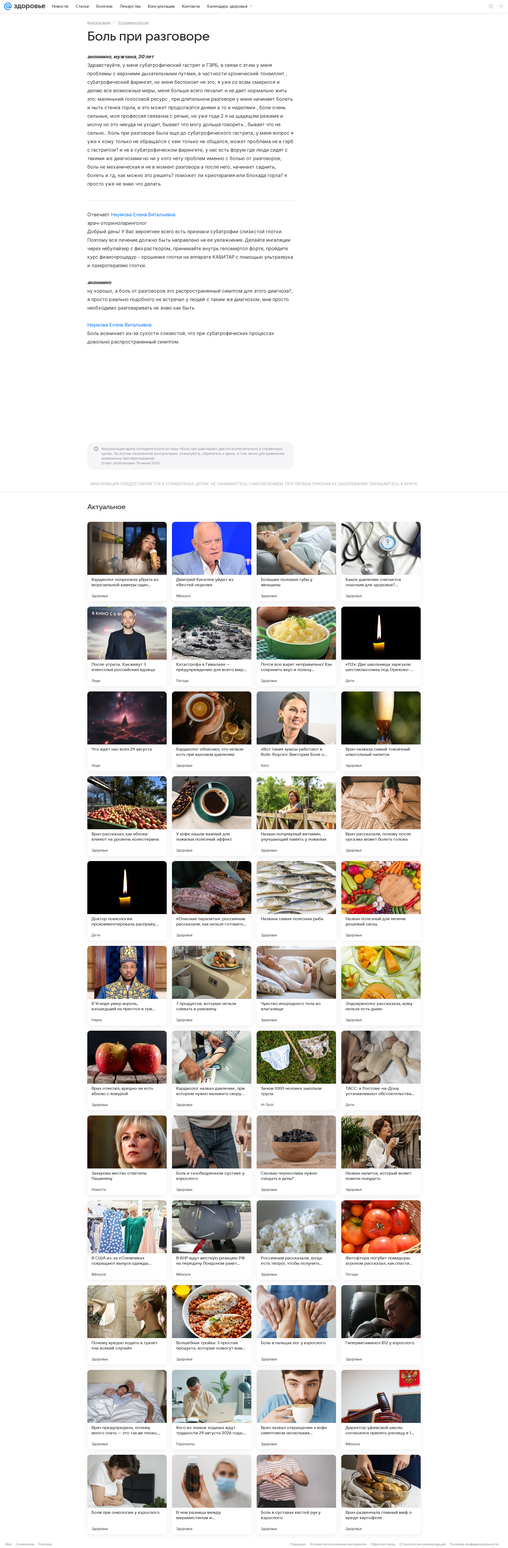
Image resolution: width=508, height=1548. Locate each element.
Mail (8, 1544)
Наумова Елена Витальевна (143, 214)
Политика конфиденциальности (474, 1544)
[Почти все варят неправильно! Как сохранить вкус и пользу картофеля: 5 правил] (296, 646)
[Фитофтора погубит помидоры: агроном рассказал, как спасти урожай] (381, 1240)
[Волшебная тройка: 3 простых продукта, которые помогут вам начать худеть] (211, 1325)
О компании (25, 1544)
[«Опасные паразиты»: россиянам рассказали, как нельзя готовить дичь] (211, 901)
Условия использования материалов (338, 1544)
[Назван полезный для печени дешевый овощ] (381, 901)
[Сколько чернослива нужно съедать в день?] (296, 1155)
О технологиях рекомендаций (423, 1544)
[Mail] (8, 6)
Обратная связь (383, 1544)
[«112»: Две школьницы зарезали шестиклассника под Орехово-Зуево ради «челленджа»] (381, 646)
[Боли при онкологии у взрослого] (127, 1494)
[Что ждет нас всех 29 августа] (127, 731)
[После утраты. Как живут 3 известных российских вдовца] (127, 646)
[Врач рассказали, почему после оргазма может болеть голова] (381, 816)
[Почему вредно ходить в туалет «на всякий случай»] (127, 1325)
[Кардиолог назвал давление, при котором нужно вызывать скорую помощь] (211, 1070)
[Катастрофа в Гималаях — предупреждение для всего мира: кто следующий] (211, 646)
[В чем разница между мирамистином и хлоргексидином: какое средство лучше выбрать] (211, 1494)
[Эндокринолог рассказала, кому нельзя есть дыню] (381, 985)
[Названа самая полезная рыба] (296, 901)
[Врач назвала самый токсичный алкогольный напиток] (381, 731)
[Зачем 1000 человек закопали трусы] (296, 1070)
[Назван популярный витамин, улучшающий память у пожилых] (296, 816)
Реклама (45, 1544)
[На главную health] (29, 6)
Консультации (99, 22)
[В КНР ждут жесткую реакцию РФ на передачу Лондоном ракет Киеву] (211, 1240)
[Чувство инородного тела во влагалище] (296, 985)
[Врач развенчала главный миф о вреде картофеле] (381, 1494)
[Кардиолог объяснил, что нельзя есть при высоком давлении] (211, 731)
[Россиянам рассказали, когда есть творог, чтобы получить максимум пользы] (296, 1240)
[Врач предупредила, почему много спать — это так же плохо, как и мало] (127, 1409)
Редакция (298, 1544)
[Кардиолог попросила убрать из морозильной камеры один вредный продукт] (127, 561)
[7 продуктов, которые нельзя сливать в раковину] (211, 985)
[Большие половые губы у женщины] (296, 561)
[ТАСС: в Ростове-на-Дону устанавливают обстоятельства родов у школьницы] (381, 1070)
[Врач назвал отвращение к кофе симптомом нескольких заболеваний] (296, 1409)
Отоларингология (133, 22)
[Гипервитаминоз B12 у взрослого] (381, 1325)
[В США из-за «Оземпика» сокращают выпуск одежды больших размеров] (127, 1240)
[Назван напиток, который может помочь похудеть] (381, 1155)
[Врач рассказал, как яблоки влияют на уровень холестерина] (127, 816)
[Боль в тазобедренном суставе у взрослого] (211, 1155)
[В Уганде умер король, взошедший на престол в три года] (127, 985)
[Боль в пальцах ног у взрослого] (296, 1325)
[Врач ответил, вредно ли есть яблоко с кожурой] (127, 1070)
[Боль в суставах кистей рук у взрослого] (296, 1494)
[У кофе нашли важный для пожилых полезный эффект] (211, 816)
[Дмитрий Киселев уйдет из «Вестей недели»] (211, 561)
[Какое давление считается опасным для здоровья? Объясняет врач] (381, 561)
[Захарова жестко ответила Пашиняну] (127, 1155)
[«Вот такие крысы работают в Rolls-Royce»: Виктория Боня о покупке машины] (296, 731)
